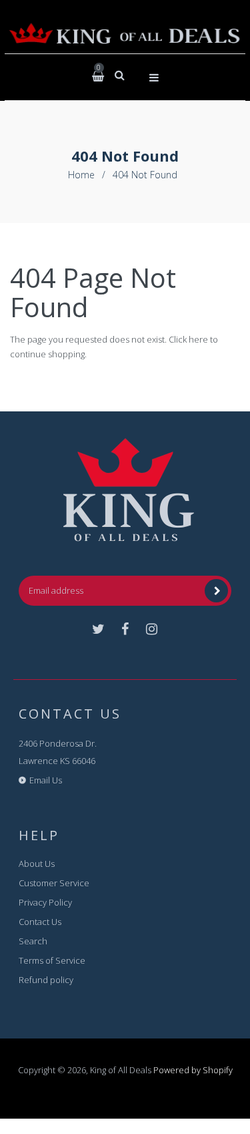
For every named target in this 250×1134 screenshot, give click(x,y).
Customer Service (54, 883)
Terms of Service (52, 960)
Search (33, 941)
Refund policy (46, 980)
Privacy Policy (45, 902)
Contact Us (40, 922)
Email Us (45, 780)
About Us (37, 864)
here (198, 339)
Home (81, 174)
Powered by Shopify (193, 1070)
